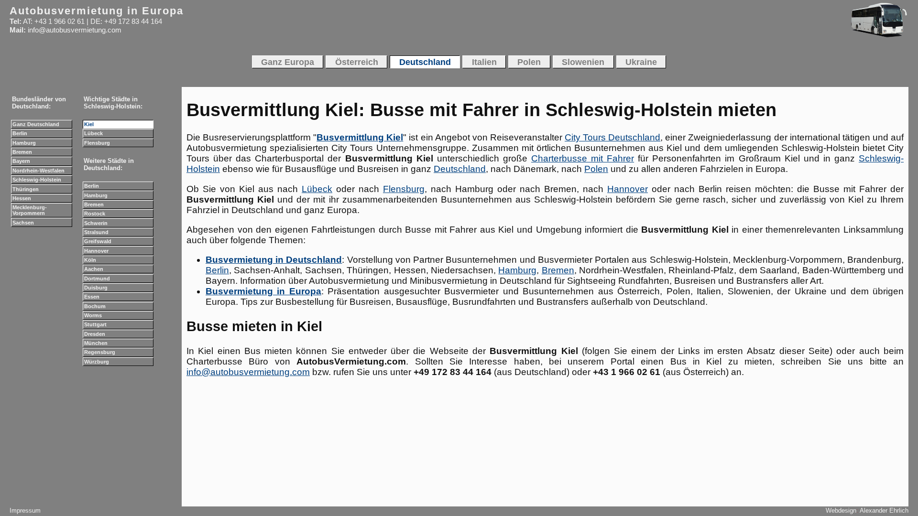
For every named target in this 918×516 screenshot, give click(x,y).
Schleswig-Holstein (36, 180)
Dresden (94, 334)
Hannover (627, 189)
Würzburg (96, 362)
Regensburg (99, 352)
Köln (90, 260)
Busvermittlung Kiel (360, 137)
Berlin (217, 270)
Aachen (93, 269)
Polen (596, 169)
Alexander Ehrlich (884, 510)
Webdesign (841, 510)
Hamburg (517, 270)
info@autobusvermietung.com (248, 372)
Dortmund (97, 278)
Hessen (21, 198)
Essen (91, 297)
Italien (484, 62)
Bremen (558, 270)
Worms (93, 315)
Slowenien (583, 62)
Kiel (89, 124)
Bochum (95, 306)
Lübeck (317, 189)
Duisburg (96, 287)
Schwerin (96, 223)
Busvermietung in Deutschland (274, 260)
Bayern (21, 161)
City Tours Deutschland (612, 137)
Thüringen (25, 189)
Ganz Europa (287, 62)
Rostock (94, 213)
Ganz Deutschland (35, 124)
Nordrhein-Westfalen (38, 170)
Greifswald (97, 241)
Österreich (356, 62)
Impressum (25, 510)
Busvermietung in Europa (263, 291)
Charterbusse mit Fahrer (582, 158)
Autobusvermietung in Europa (97, 11)
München (96, 343)
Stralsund (96, 232)
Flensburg (404, 189)
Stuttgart (95, 324)
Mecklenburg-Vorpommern (29, 210)
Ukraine (641, 62)
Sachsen (23, 223)
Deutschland (460, 169)
